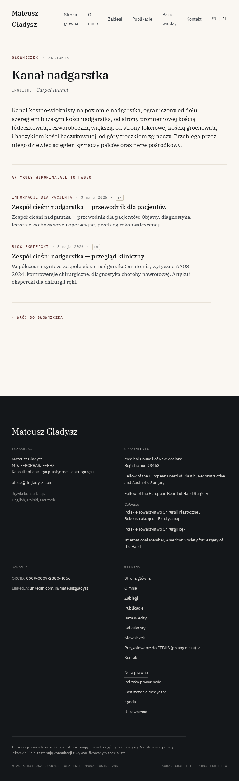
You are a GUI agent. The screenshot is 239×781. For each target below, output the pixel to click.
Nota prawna (136, 672)
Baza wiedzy (135, 618)
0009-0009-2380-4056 (48, 578)
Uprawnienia (135, 712)
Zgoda (130, 702)
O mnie (130, 588)
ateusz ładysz (25, 18)
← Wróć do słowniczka (37, 317)
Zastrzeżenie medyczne (145, 692)
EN (214, 18)
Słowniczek (25, 57)
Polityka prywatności (143, 682)
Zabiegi (115, 19)
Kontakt (194, 19)
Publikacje (142, 19)
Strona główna (137, 578)
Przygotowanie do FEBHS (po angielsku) (162, 648)
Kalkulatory (134, 628)
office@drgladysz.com (32, 482)
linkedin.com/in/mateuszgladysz (59, 588)
